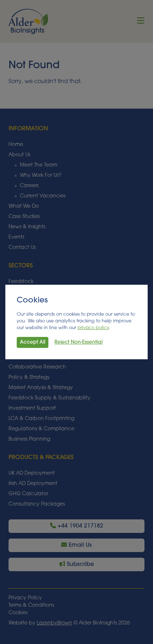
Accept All (32, 342)
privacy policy (93, 328)
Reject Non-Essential (78, 342)
